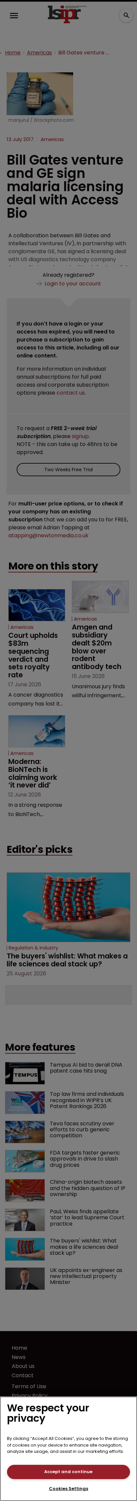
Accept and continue (68, 1471)
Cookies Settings (68, 1488)
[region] (68, 1448)
